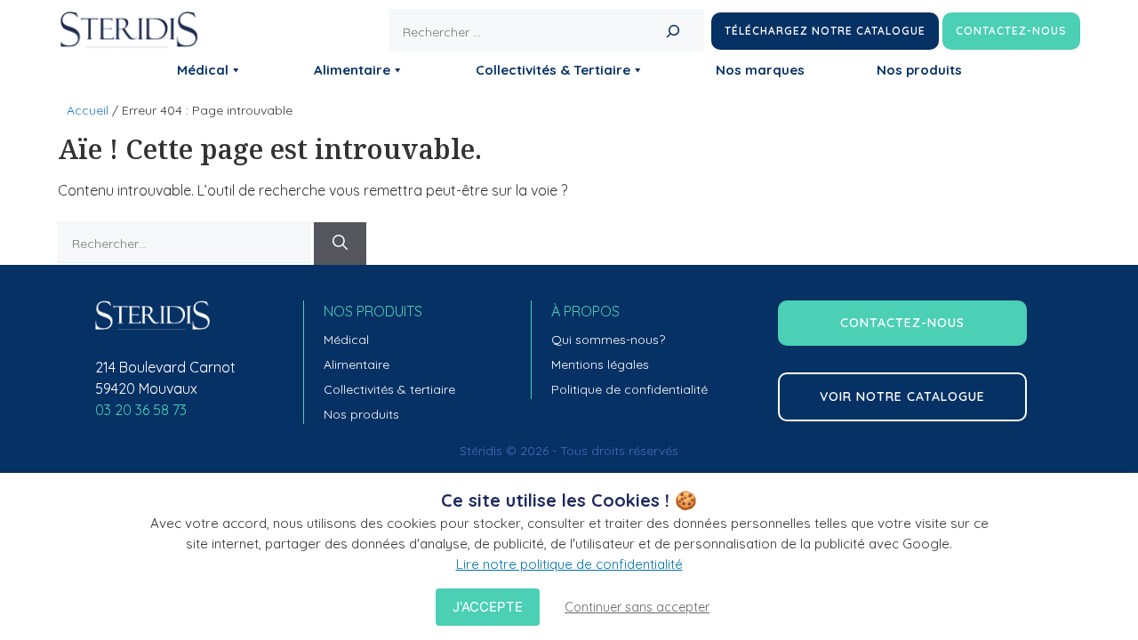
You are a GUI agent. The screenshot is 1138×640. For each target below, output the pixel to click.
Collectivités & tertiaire (389, 389)
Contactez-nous (1011, 30)
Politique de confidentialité (629, 389)
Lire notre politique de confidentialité (569, 564)
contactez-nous (902, 323)
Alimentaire (352, 69)
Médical (202, 69)
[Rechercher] (672, 30)
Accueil (87, 110)
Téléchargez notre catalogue (825, 30)
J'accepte (488, 606)
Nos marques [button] (760, 69)
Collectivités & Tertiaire (553, 69)
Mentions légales (600, 364)
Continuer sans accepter (637, 607)
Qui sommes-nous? (608, 340)
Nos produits (919, 69)
